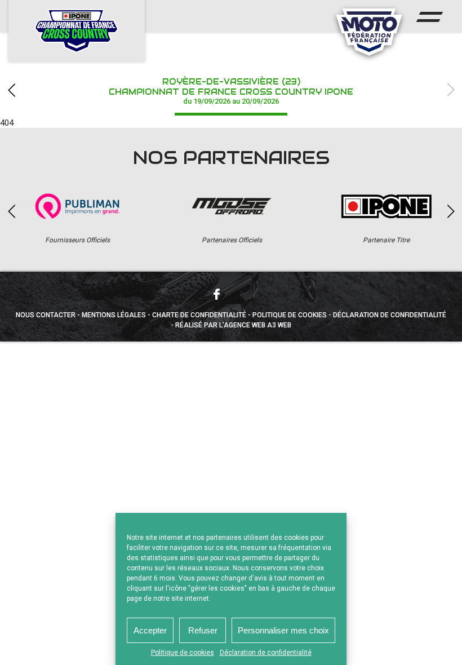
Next (450, 90)
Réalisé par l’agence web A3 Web (233, 325)
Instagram (245, 293)
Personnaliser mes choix (283, 630)
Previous (11, 90)
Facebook (216, 294)
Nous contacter (45, 315)
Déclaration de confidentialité (266, 653)
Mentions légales (114, 315)
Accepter (150, 630)
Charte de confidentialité (199, 315)
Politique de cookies (182, 653)
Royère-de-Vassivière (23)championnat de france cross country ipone (231, 91)
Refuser (202, 630)
